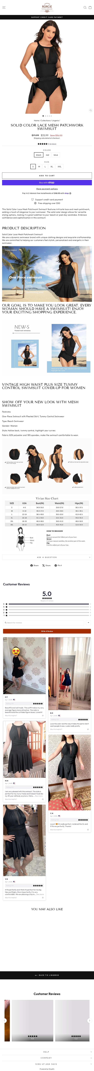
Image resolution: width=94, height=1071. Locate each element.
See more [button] (39, 796)
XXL (59, 166)
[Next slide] (89, 1020)
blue (56, 155)
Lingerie (55, 120)
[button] (47, 144)
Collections (45, 120)
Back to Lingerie (48, 975)
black (38, 155)
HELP (46, 1052)
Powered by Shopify (47, 1069)
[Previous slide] (4, 1020)
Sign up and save (46, 1064)
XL (52, 166)
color (47, 150)
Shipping (37, 138)
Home (36, 120)
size (47, 162)
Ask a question (47, 557)
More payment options (47, 188)
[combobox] (88, 622)
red (47, 155)
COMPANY (46, 1058)
